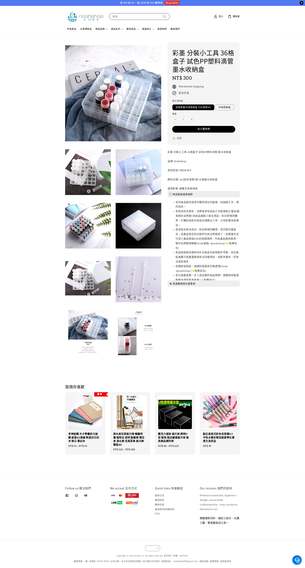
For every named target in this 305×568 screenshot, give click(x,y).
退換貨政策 (225, 561)
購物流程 (159, 505)
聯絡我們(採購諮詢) (165, 509)
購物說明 (159, 500)
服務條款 (214, 561)
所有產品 (71, 29)
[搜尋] (164, 16)
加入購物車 (203, 129)
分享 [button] (179, 138)
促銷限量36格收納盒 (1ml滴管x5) (193, 107)
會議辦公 (146, 29)
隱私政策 (204, 561)
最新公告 (159, 495)
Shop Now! (172, 3)
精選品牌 (100, 29)
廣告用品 (131, 29)
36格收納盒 (224, 107)
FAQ (157, 514)
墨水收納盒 (177, 101)
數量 (174, 114)
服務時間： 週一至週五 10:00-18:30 (91, 561)
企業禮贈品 (86, 29)
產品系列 (115, 29)
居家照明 (162, 29)
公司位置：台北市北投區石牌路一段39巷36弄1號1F (135, 561)
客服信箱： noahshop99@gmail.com (180, 561)
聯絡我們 (175, 29)
